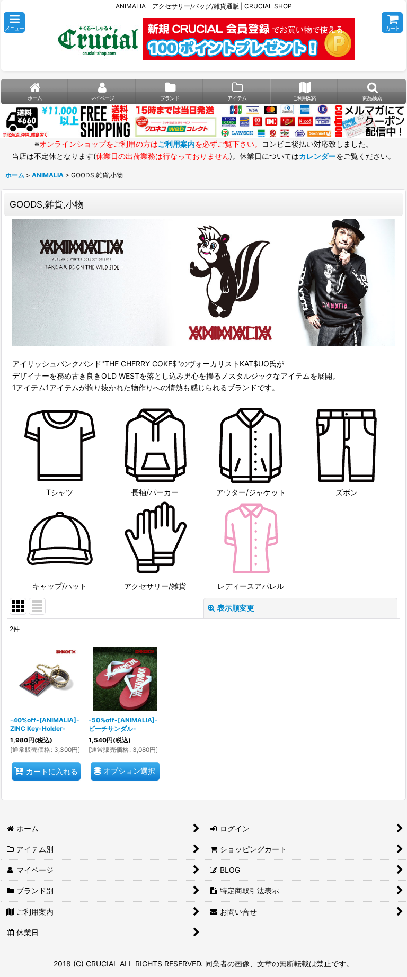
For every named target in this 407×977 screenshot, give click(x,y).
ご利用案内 (176, 143)
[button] (14, 22)
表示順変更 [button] (235, 607)
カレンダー (317, 155)
